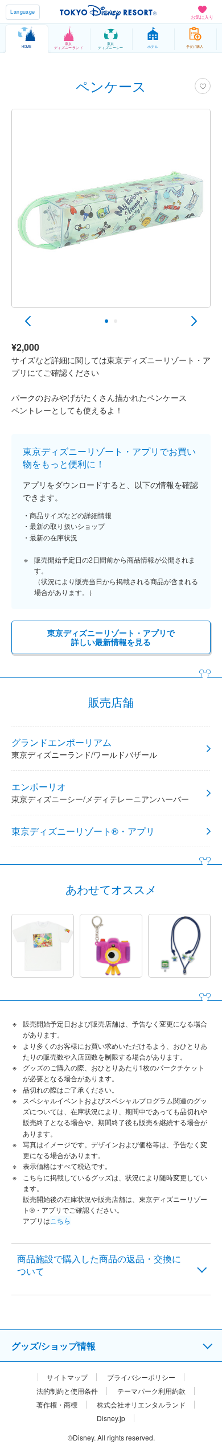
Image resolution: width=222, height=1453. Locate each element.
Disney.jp (111, 1418)
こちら (60, 1220)
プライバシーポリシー (141, 1377)
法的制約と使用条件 (67, 1391)
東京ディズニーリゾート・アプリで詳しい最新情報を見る (111, 637)
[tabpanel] (111, 214)
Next (194, 321)
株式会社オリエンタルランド (141, 1405)
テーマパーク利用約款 (151, 1391)
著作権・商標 (56, 1405)
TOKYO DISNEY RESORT (108, 12)
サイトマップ (67, 1377)
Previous (28, 321)
